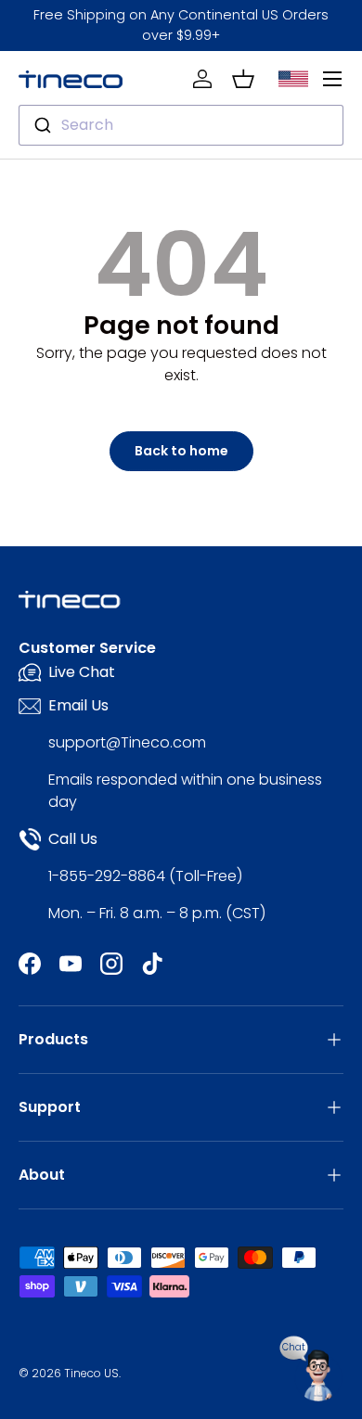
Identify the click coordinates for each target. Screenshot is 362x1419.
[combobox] (181, 125)
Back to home (181, 450)
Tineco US (91, 1373)
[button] (243, 78)
